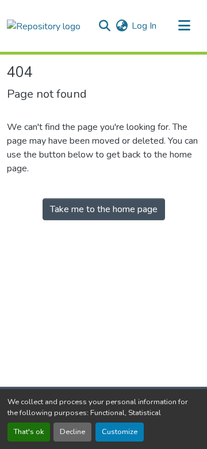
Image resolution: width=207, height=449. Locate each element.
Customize (119, 432)
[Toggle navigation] (184, 26)
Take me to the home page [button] (104, 209)
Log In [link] (144, 26)
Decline (72, 432)
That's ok (29, 432)
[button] (43, 25)
